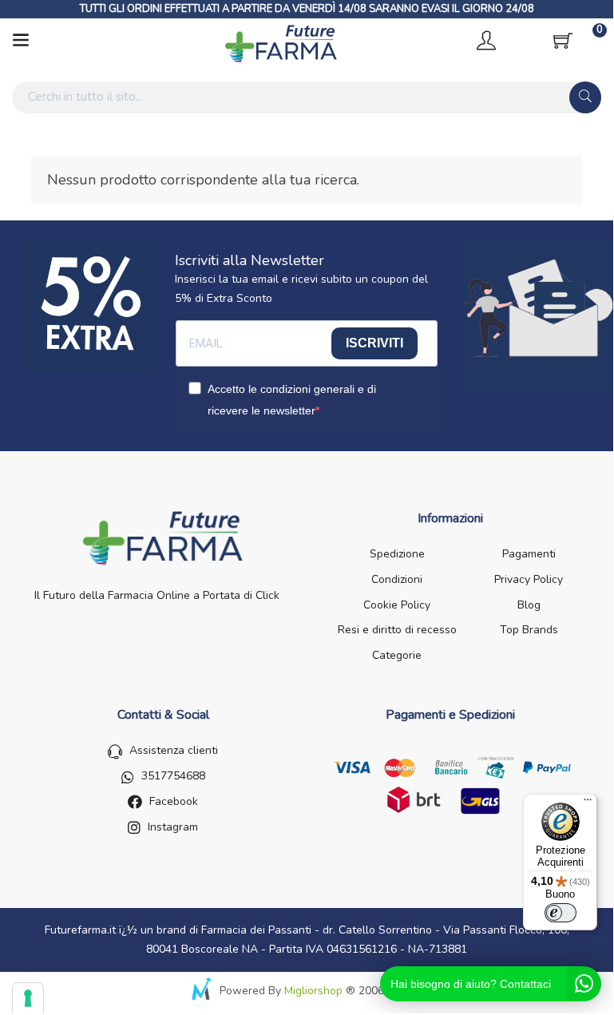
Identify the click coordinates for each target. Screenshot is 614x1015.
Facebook (173, 801)
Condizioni (396, 579)
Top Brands (529, 629)
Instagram (173, 827)
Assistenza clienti (173, 750)
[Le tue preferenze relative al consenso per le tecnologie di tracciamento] (28, 998)
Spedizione (397, 553)
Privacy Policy (528, 579)
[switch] (560, 912)
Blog (529, 605)
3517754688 (173, 775)
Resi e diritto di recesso (397, 629)
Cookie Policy (396, 605)
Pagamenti (529, 553)
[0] (562, 40)
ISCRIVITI (374, 343)
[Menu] (587, 803)
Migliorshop (313, 990)
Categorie (397, 655)
